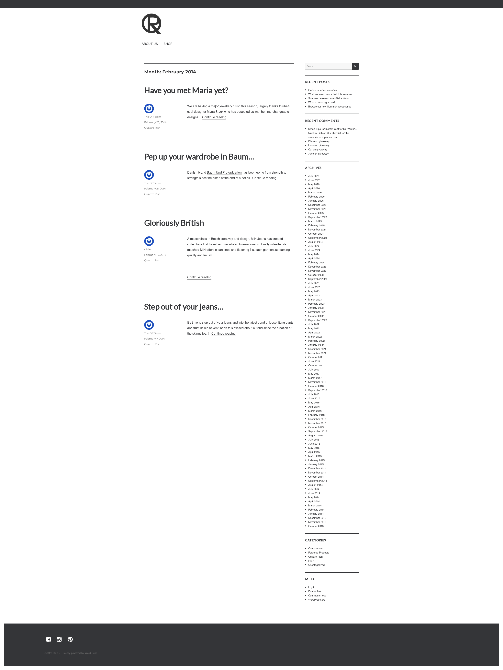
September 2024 (317, 237)
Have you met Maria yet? (186, 90)
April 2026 (314, 188)
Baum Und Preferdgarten (224, 172)
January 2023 (316, 308)
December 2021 (317, 349)
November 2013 (317, 522)
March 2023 (315, 299)
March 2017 (315, 378)
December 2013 (317, 518)
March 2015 (315, 456)
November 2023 (317, 270)
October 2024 (316, 233)
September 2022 (317, 320)
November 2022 (317, 312)
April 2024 (314, 258)
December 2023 (317, 266)
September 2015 (317, 431)
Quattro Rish (152, 127)
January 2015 (316, 464)
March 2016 (315, 410)
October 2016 (316, 386)
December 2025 (317, 205)
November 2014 (317, 472)
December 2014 (317, 468)
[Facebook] (48, 639)
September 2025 (317, 217)
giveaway (324, 141)
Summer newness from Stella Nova (328, 98)
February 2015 (316, 460)
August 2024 (315, 242)
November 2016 (317, 382)
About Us (150, 43)
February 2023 (316, 303)
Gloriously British (174, 223)
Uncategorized (316, 565)
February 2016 (316, 415)
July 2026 (313, 176)
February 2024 (316, 262)
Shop (168, 43)
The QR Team (152, 116)
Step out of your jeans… (183, 306)
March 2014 (315, 505)
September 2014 (317, 480)
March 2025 (315, 221)
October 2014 (316, 476)
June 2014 (314, 493)
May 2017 (313, 373)
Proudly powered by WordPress (79, 653)
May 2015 (313, 448)
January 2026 (316, 200)
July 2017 (313, 369)
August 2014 (315, 485)
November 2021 (317, 353)
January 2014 (316, 513)
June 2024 (314, 250)
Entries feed (315, 591)
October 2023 (316, 275)
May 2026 (313, 184)
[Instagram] (59, 639)
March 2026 (315, 192)
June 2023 (314, 287)
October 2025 (316, 213)
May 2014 (313, 497)
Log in (311, 587)
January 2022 (316, 345)
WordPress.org (316, 599)
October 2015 (316, 427)
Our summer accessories (322, 90)
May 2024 (313, 254)
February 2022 (316, 340)
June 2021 (314, 361)
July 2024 (313, 246)
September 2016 (317, 390)
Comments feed (317, 595)
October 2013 (316, 526)
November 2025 (317, 209)
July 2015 (313, 439)
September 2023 (317, 279)
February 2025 (316, 225)
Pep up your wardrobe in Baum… (199, 156)
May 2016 (313, 402)
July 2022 (313, 324)
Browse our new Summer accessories (329, 106)
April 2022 (314, 332)
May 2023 (313, 291)
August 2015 (315, 435)
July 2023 (313, 283)
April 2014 (314, 501)
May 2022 (313, 328)
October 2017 (316, 365)
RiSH (311, 561)
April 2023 (314, 295)
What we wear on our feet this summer (330, 94)
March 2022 (315, 336)
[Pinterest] (70, 639)
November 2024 (317, 229)
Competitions (315, 548)
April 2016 (314, 406)
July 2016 (313, 394)
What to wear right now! (321, 102)
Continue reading (214, 117)
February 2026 (316, 196)
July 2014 (313, 489)
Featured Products (318, 552)
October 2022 (316, 316)
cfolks (147, 249)
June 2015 (314, 443)
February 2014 (316, 509)
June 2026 (314, 180)
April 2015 (314, 452)
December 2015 (317, 419)
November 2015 (317, 423)
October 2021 (316, 357)
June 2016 (314, 398)
